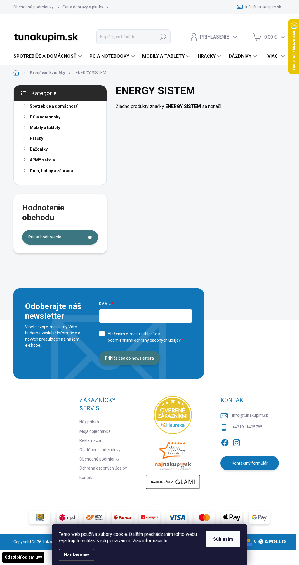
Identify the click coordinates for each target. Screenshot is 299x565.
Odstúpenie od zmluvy (100, 449)
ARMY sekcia (42, 160)
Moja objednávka (95, 431)
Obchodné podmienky (33, 7)
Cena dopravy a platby (82, 7)
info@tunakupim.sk (250, 415)
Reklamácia (90, 440)
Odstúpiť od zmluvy (23, 557)
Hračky (36, 138)
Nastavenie (76, 554)
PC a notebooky (45, 117)
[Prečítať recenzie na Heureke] (173, 415)
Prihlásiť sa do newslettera (129, 358)
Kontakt (86, 477)
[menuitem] (48, 56)
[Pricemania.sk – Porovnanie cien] (172, 454)
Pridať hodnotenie (44, 237)
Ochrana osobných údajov (103, 468)
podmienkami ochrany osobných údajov (144, 340)
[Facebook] (224, 441)
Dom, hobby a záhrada (51, 170)
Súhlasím (223, 539)
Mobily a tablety (45, 127)
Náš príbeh (89, 422)
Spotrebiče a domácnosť (53, 106)
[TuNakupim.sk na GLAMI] (173, 482)
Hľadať (163, 36)
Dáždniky (39, 149)
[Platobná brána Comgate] (149, 517)
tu (165, 540)
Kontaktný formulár (250, 463)
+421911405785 (247, 427)
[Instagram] (236, 441)
